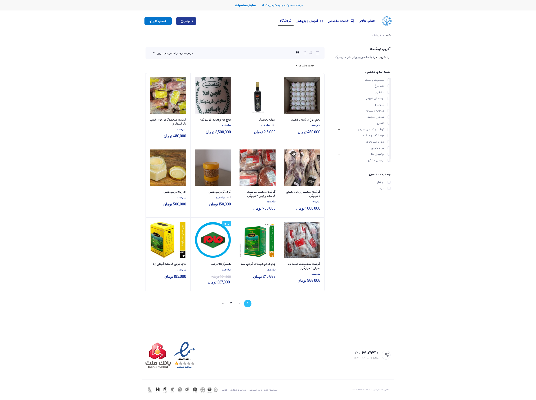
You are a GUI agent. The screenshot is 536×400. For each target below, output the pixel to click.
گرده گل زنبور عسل (220, 192)
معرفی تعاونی (367, 20)
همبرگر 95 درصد (221, 264)
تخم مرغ (379, 86)
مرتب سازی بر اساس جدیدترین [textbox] (175, 53)
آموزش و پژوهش (307, 21)
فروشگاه (285, 20)
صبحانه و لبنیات (375, 111)
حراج (381, 188)
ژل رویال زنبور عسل (175, 192)
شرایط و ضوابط (238, 390)
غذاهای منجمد (375, 117)
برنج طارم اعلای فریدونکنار (215, 120)
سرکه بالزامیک (267, 120)
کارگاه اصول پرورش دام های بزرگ (354, 57)
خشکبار (379, 92)
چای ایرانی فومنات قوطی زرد (169, 264)
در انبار (380, 182)
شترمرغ (379, 105)
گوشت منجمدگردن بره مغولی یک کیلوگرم (168, 122)
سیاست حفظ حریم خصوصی (263, 390)
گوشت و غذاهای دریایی (371, 129)
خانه (388, 36)
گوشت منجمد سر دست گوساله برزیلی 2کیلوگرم (261, 194)
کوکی (224, 390)
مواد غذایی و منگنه (373, 136)
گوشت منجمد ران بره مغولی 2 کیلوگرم (303, 194)
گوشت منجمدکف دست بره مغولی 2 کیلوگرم (303, 266)
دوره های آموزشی (374, 98)
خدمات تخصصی (338, 21)
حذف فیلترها (306, 65)
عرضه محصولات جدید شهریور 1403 (282, 5)
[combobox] (173, 53)
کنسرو (380, 123)
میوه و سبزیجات (375, 142)
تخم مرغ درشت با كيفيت (305, 120)
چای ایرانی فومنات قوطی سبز (258, 264)
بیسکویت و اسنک (374, 80)
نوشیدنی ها (377, 154)
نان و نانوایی (377, 148)
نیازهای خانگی (376, 160)
